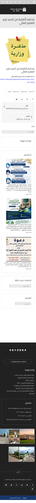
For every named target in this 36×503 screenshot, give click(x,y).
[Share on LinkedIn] (22, 99)
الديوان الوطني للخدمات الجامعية (25, 388)
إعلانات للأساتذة (23, 92)
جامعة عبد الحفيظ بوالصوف (18, 361)
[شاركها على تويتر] (27, 99)
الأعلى (18, 472)
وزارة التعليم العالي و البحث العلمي (24, 375)
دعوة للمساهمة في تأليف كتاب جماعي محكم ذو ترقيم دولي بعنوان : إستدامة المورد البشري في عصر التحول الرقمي (18, 265)
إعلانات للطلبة (16, 92)
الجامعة (9, 92)
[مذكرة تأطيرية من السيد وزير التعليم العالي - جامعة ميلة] (18, 9)
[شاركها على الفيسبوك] (32, 99)
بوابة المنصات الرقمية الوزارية (25, 377)
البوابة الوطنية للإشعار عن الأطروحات (24, 385)
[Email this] (17, 99)
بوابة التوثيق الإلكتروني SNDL (25, 383)
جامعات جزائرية (30, 380)
